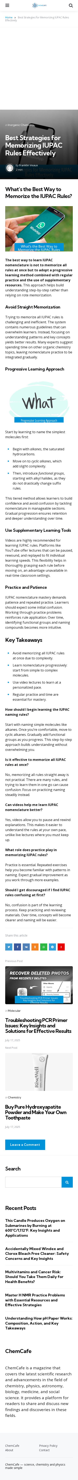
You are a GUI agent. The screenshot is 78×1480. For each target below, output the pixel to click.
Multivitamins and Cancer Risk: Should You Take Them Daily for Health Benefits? (34, 1276)
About (9, 1450)
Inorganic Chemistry (21, 125)
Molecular (14, 1010)
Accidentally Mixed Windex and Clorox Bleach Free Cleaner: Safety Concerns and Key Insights (37, 1253)
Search (12, 1169)
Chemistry (14, 1097)
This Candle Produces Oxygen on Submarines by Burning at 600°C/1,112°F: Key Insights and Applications (35, 1228)
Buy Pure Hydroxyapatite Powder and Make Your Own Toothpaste (35, 1112)
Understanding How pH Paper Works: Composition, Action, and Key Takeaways (39, 1323)
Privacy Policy (48, 1446)
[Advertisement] (39, 68)
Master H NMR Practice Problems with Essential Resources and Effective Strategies (35, 1300)
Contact (44, 1450)
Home (8, 17)
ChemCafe (12, 1446)
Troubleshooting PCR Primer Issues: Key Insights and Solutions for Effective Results (38, 1025)
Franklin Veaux (28, 165)
